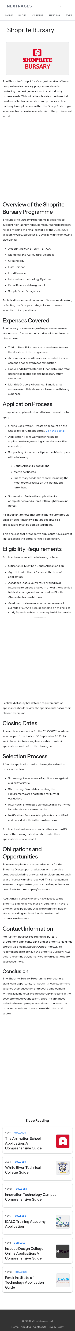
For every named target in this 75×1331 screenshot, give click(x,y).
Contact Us (39, 1326)
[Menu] (69, 6)
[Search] (60, 6)
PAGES (22, 15)
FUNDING (54, 15)
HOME (9, 15)
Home (15, 1326)
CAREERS (37, 15)
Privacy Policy (55, 1326)
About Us (26, 1326)
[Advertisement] (37, 160)
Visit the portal (55, 430)
